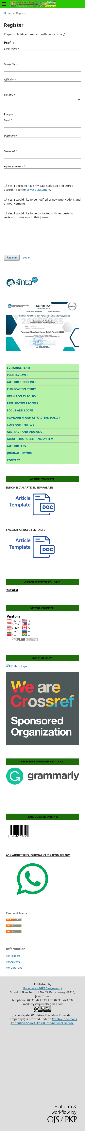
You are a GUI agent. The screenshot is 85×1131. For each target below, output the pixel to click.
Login (26, 257)
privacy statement (38, 189)
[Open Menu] (4, 4)
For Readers (13, 955)
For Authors (13, 961)
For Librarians (14, 967)
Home (7, 13)
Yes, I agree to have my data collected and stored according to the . (39, 187)
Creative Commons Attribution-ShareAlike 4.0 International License (44, 1021)
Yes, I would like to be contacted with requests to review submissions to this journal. (38, 215)
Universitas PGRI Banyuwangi (42, 988)
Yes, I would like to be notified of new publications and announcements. (42, 201)
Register (12, 257)
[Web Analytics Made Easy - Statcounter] (12, 590)
